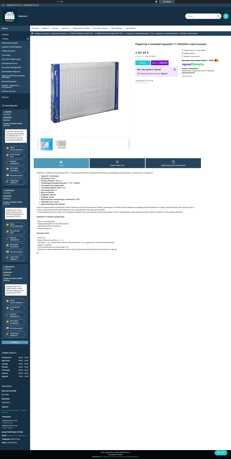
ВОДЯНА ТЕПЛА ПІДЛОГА (12, 47)
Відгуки (55, 28)
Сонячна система (8, 91)
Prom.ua (127, 452)
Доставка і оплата (100, 28)
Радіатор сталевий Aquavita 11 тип (140, 33)
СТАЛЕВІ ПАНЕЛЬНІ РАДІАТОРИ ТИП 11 (110, 33)
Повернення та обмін (81, 28)
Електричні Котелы (9, 63)
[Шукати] (218, 16)
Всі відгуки (15, 342)
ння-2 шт (60, 240)
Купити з (155, 63)
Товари (45, 28)
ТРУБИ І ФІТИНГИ (8, 51)
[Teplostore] (9, 16)
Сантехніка (6, 55)
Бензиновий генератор (11, 71)
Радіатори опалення (59, 33)
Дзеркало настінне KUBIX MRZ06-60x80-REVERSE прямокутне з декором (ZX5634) (15, 213)
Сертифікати (131, 28)
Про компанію (116, 28)
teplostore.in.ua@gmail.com (17, 435)
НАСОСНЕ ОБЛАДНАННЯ (11, 67)
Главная (5, 34)
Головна (35, 28)
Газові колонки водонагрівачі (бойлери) (13, 76)
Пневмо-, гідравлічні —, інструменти (11, 86)
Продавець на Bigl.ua (115, 454)
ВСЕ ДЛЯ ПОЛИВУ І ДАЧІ (11, 59)
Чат (222, 453)
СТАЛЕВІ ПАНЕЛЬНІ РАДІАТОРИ (81, 33)
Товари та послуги (42, 33)
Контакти (65, 28)
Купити (143, 63)
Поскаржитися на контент (109, 456)
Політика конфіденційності (129, 456)
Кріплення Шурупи (9, 81)
